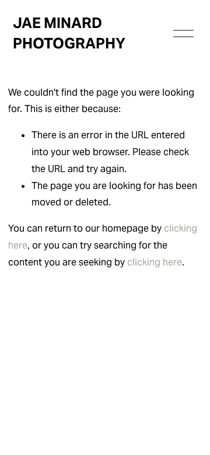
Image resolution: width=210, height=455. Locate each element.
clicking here (154, 262)
